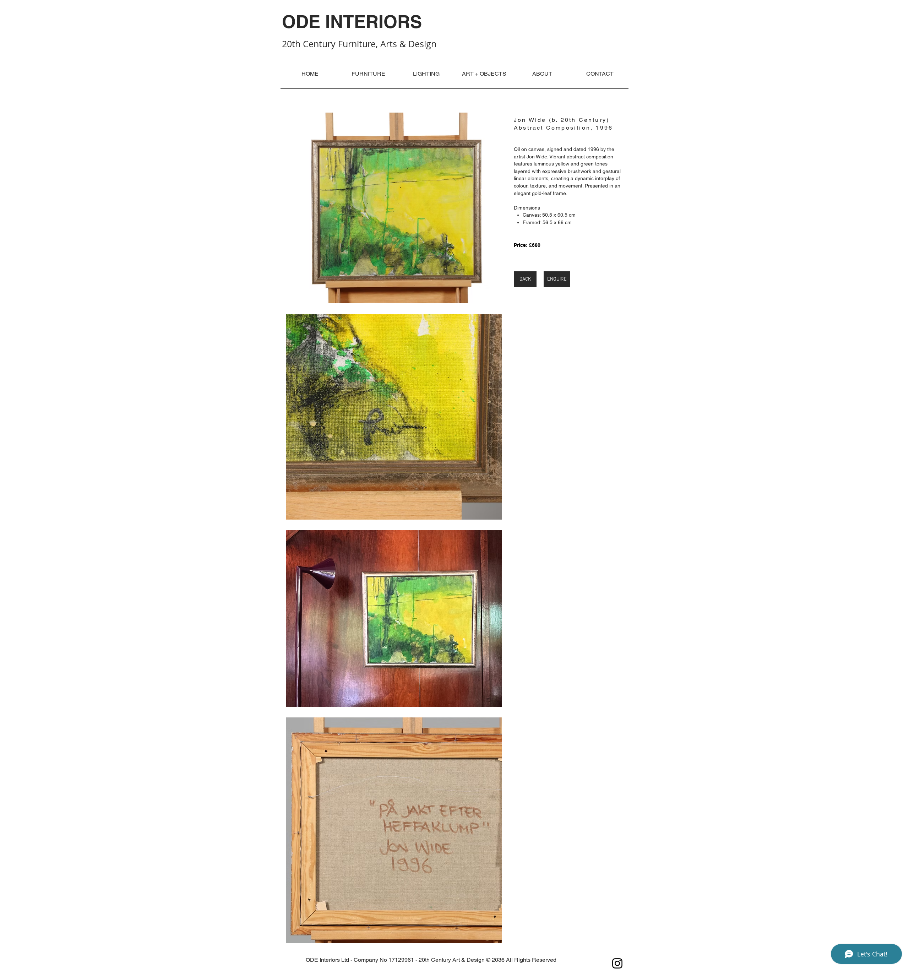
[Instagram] (617, 963)
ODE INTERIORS (352, 21)
